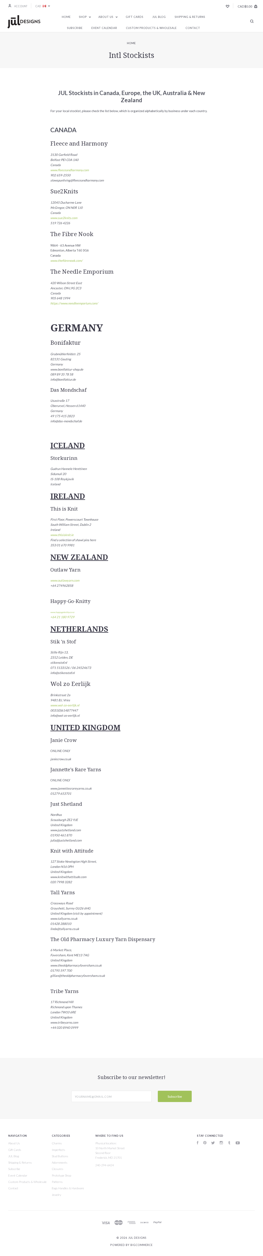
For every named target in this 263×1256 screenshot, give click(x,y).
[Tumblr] (229, 1143)
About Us (106, 16)
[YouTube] (238, 1143)
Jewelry (56, 1194)
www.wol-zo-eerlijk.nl (64, 705)
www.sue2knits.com (63, 218)
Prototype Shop (61, 1175)
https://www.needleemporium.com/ (74, 303)
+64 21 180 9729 (62, 617)
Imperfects (58, 1150)
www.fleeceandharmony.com (69, 170)
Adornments (59, 1162)
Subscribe (75, 28)
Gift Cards (134, 16)
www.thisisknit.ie (62, 535)
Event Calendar (104, 28)
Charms (57, 1143)
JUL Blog (159, 16)
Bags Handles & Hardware (68, 1188)
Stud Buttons (60, 1156)
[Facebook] (197, 1143)
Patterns (57, 1182)
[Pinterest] (204, 1143)
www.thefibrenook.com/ (66, 260)
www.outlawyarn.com (64, 580)
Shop (83, 16)
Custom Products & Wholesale (151, 28)
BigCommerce (141, 1245)
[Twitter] (213, 1143)
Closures (57, 1169)
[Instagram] (221, 1143)
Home (66, 16)
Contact (193, 28)
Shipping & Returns (190, 16)
